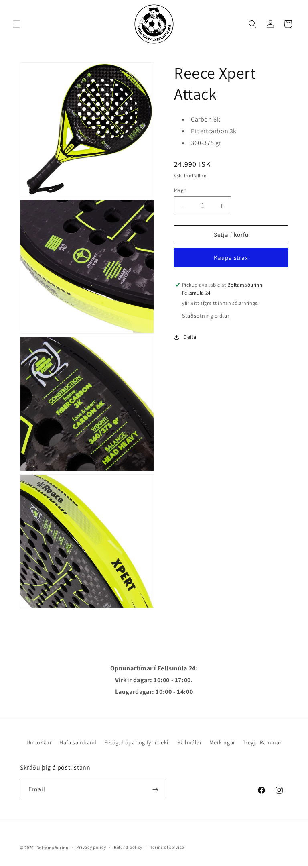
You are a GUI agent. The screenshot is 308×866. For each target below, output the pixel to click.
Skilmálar (189, 742)
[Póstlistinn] (155, 789)
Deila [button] (190, 336)
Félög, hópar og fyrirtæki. (137, 742)
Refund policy (128, 847)
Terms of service (167, 847)
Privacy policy (91, 847)
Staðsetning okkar (205, 315)
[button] (17, 24)
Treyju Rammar (262, 742)
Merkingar (222, 742)
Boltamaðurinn (52, 847)
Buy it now (231, 257)
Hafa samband (78, 742)
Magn (180, 190)
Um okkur (39, 742)
